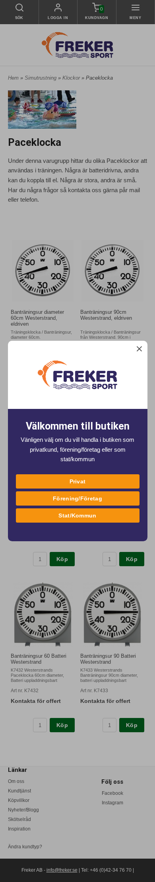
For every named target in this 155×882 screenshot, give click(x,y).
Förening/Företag (77, 498)
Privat (78, 481)
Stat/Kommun (77, 515)
